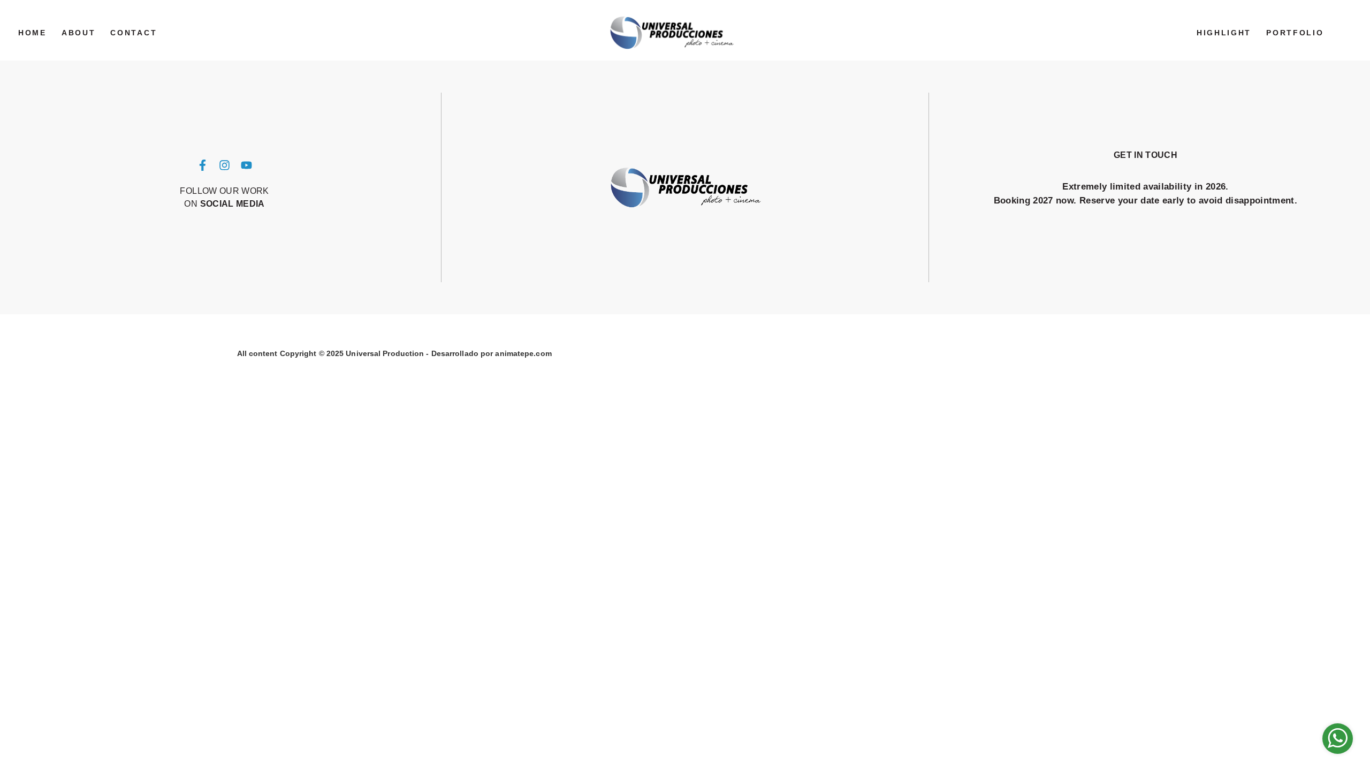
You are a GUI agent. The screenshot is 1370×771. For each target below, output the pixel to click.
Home (32, 32)
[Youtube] (246, 165)
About (79, 32)
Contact (133, 32)
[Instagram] (225, 165)
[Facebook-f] (203, 165)
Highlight (1224, 32)
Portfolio (1294, 32)
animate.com (523, 353)
